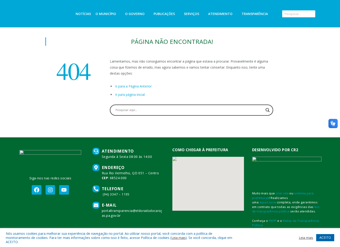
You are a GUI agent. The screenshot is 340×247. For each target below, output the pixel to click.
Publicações (164, 14)
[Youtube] (64, 190)
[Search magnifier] (267, 110)
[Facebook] (36, 190)
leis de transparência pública (286, 209)
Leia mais (178, 237)
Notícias (83, 14)
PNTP (273, 221)
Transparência (254, 14)
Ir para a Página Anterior (133, 86)
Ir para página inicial (130, 94)
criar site (282, 193)
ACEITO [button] (325, 237)
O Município (106, 14)
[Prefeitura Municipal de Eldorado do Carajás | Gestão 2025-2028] (47, 14)
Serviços (191, 14)
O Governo (135, 14)
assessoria (268, 202)
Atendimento (220, 14)
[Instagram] (50, 190)
